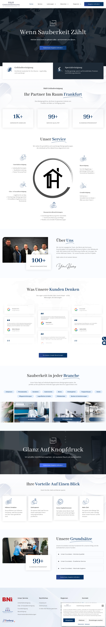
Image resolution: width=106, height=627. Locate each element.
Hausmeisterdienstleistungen (27, 614)
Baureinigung (22, 611)
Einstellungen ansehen (96, 620)
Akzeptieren (69, 620)
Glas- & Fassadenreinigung (26, 605)
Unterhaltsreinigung (24, 603)
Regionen (76, 4)
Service (40, 4)
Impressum (87, 624)
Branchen (63, 4)
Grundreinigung (23, 608)
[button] (103, 606)
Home (31, 4)
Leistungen (50, 4)
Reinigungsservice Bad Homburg (71, 603)
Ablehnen (81, 620)
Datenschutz (81, 624)
